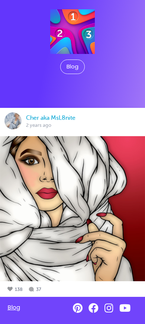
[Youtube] (124, 308)
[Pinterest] (78, 308)
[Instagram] (108, 308)
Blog (72, 66)
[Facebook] (93, 308)
